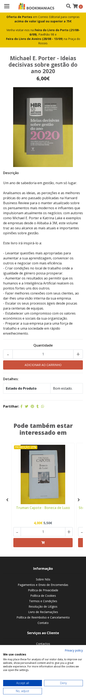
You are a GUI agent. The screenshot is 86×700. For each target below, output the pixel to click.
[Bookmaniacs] (36, 6)
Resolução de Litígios (43, 606)
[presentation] (7, 500)
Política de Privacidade (43, 590)
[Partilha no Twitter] (26, 406)
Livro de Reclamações (43, 612)
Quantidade (43, 345)
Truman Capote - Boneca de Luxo (43, 507)
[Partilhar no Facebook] (21, 406)
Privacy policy (74, 650)
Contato (43, 623)
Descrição (11, 173)
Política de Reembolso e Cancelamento (43, 617)
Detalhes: (11, 379)
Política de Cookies (43, 596)
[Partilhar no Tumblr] (38, 406)
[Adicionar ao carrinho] (43, 542)
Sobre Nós (43, 579)
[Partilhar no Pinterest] (32, 406)
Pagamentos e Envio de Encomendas (43, 585)
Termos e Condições (43, 601)
